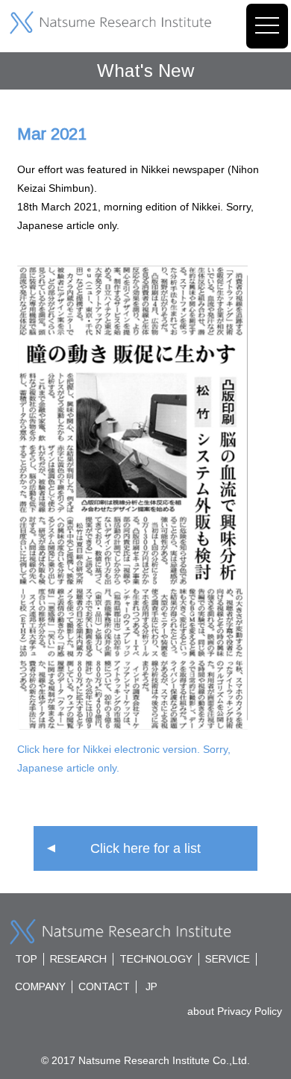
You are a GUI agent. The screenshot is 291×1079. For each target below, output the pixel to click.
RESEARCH (78, 959)
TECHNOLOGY (156, 959)
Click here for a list (145, 848)
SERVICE (227, 959)
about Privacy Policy (234, 1011)
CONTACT (104, 986)
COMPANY (40, 986)
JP (151, 986)
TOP (26, 959)
